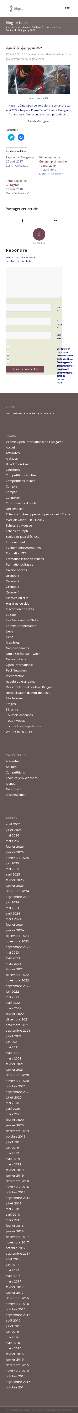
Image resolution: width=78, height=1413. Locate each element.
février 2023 (15, 969)
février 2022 (15, 1014)
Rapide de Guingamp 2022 (24, 48)
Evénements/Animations (23, 548)
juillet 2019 (14, 1142)
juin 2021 (12, 1041)
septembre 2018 (18, 1198)
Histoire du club (17, 598)
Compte (11, 486)
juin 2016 (12, 1331)
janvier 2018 (15, 1231)
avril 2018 (13, 1214)
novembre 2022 (17, 980)
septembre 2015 (18, 1382)
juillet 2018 (14, 1203)
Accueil (26, 26)
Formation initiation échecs (25, 559)
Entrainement (15, 542)
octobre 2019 (16, 1136)
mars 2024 (13, 919)
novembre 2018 (17, 1186)
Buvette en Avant (18, 464)
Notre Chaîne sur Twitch (23, 653)
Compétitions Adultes (21, 475)
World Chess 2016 (19, 732)
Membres (13, 642)
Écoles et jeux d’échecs (22, 536)
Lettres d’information (21, 626)
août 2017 (13, 1259)
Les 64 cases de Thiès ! (23, 620)
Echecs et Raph (17, 531)
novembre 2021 (17, 1025)
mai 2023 (12, 952)
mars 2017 (13, 1281)
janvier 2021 (15, 1069)
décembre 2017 (17, 1237)
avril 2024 (13, 913)
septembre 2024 (18, 897)
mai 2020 (12, 1103)
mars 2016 (13, 1348)
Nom (59, 309)
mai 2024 (12, 908)
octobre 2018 (16, 1192)
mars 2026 (13, 841)
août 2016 (13, 1320)
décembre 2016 (17, 1298)
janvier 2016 (15, 1359)
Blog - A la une (17, 22)
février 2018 (15, 1225)
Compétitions (15, 772)
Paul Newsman (16, 670)
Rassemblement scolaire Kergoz (29, 687)
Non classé (13, 789)
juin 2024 (12, 902)
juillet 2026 (14, 830)
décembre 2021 (17, 1019)
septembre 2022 (18, 986)
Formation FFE (16, 553)
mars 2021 (13, 1058)
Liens (9, 631)
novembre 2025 (17, 857)
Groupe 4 (12, 592)
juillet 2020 (14, 1097)
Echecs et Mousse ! (19, 525)
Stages (11, 704)
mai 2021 (12, 1047)
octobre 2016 (16, 1309)
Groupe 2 (12, 581)
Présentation (15, 676)
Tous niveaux (15, 720)
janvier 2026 (15, 852)
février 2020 (15, 1120)
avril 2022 (13, 1002)
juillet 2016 (14, 1326)
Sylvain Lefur (31, 1409)
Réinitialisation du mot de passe (28, 692)
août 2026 (13, 824)
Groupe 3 (12, 587)
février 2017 (15, 1287)
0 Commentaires (33, 54)
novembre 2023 (17, 941)
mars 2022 (13, 1008)
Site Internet (15, 698)
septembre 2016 (18, 1315)
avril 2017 (13, 1276)
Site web (59, 336)
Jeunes (10, 783)
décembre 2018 (17, 1181)
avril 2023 (13, 958)
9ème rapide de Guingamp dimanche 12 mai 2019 (53, 161)
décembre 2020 (17, 1075)
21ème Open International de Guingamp (34, 442)
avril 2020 (13, 1108)
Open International (19, 665)
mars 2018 (13, 1220)
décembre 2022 (17, 975)
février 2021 (15, 1064)
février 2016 (15, 1354)
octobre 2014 (16, 1387)
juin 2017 (12, 1264)
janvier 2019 (15, 1175)
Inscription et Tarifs (20, 609)
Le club (11, 614)
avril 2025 (13, 874)
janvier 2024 (15, 930)
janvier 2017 (15, 1292)
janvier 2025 (15, 885)
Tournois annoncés (19, 715)
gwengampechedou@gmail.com (25, 59)
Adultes (11, 767)
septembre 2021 (18, 1030)
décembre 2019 (17, 1131)
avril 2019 (13, 1159)
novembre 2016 (17, 1303)
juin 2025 (12, 863)
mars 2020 (13, 1114)
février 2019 (15, 1170)
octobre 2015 (16, 1376)
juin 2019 (12, 1147)
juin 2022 (12, 991)
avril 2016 (13, 1343)
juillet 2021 (14, 1036)
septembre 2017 (18, 1253)
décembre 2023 (17, 936)
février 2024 (15, 924)
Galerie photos (16, 570)
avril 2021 (13, 1053)
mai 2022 (12, 997)
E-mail (59, 324)
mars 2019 (13, 1164)
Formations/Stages (19, 564)
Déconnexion (15, 509)
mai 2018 (12, 1209)
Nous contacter (17, 659)
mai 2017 (12, 1270)
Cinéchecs (13, 469)
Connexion (13, 497)
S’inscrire (12, 709)
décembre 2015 (17, 1365)
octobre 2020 (16, 1086)
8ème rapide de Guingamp (16, 183)
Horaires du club (17, 603)
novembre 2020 (17, 1080)
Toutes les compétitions (23, 726)
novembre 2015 (17, 1370)
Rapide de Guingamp (20, 157)
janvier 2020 (15, 1125)
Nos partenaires (17, 648)
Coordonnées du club (21, 503)
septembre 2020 (18, 1092)
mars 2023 (13, 963)
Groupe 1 (12, 575)
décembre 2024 (17, 891)
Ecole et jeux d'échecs (22, 778)
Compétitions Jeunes (20, 481)
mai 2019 (12, 1153)
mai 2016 (12, 1337)
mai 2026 (12, 835)
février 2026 (15, 846)
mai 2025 (12, 869)
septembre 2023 (18, 947)
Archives (12, 458)
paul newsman (16, 795)
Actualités (38, 26)
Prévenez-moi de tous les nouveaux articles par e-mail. (62, 372)
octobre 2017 (16, 1248)
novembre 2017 (17, 1242)
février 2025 (15, 880)
